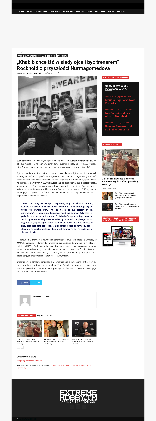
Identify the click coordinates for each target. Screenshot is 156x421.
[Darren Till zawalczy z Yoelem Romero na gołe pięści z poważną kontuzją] (29, 328)
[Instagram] (133, 1)
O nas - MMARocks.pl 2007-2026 (27, 419)
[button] (136, 11)
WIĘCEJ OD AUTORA (44, 315)
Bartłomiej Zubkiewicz (33, 73)
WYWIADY (80, 11)
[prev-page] (18, 347)
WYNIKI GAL (55, 11)
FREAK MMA (100, 11)
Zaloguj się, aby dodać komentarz (29, 361)
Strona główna (21, 52)
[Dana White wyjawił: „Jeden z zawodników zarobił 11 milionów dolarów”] (84, 328)
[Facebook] (130, 1)
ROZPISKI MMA (41, 11)
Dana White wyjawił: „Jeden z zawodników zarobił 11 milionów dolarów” (83, 341)
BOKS (89, 11)
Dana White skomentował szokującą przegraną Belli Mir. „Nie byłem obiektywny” (56, 341)
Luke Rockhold (48, 55)
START (21, 11)
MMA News (62, 55)
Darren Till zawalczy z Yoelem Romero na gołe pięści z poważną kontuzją (28, 341)
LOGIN (29, 11)
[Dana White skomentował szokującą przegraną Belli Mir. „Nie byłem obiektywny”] (56, 328)
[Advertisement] (78, 31)
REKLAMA (121, 11)
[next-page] (22, 347)
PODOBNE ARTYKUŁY (26, 315)
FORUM (111, 11)
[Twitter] (137, 1)
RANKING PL (68, 11)
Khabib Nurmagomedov (35, 52)
